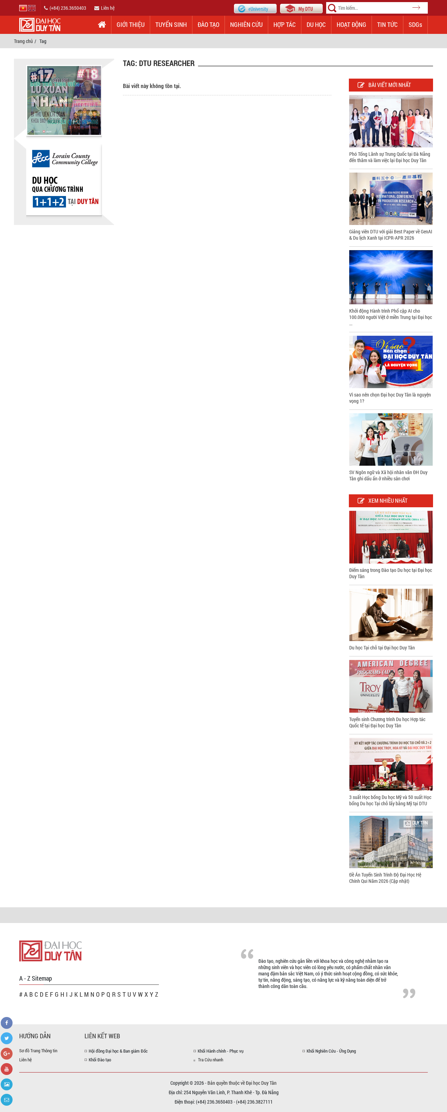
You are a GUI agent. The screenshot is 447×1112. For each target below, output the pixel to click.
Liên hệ (108, 8)
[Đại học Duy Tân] (50, 950)
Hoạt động (351, 24)
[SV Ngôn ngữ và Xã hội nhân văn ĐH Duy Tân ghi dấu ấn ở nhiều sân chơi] (391, 439)
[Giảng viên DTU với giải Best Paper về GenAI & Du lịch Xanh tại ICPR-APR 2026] (391, 198)
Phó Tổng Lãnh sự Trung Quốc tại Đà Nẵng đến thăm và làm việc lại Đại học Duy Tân (389, 157)
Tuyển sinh (171, 24)
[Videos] (7, 1069)
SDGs (415, 24)
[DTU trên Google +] (7, 1054)
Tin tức (387, 24)
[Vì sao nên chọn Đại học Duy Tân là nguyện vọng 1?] (391, 361)
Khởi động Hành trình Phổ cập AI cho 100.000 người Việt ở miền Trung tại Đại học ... (390, 317)
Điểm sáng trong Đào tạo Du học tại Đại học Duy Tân (390, 573)
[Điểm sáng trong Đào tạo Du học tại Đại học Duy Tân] (391, 536)
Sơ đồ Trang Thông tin (38, 1050)
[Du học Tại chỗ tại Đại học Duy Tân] (391, 614)
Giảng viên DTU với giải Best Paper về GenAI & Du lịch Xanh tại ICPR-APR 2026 (390, 234)
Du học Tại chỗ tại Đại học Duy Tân (382, 647)
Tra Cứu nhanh (210, 1059)
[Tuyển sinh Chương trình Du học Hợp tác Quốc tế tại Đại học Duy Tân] (391, 685)
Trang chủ (23, 41)
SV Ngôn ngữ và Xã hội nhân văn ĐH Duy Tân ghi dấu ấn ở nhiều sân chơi (388, 475)
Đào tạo (208, 24)
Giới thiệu (131, 24)
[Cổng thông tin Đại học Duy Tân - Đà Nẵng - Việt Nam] (301, 8)
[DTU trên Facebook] (7, 1023)
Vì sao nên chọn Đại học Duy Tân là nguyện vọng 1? (390, 397)
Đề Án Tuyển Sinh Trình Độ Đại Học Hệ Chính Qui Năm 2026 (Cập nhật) (385, 877)
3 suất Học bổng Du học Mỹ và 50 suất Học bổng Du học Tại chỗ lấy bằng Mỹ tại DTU (390, 800)
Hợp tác (284, 24)
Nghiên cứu (246, 24)
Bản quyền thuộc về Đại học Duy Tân (242, 1083)
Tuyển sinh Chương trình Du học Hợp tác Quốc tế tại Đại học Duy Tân (387, 722)
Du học (316, 24)
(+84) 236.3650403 (68, 8)
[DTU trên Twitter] (7, 1038)
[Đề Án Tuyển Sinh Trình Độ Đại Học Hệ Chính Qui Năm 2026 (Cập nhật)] (391, 841)
